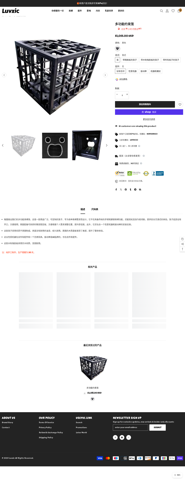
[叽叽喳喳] (121, 189)
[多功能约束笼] (92, 368)
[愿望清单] (173, 10)
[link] (36, 320)
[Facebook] (116, 189)
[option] (92, 3)
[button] (4, 75)
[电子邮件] (140, 189)
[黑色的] (92, 399)
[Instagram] (122, 437)
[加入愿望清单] (180, 104)
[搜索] (161, 10)
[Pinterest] (126, 189)
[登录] (167, 10)
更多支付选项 (149, 119)
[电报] (135, 189)
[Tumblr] (130, 189)
